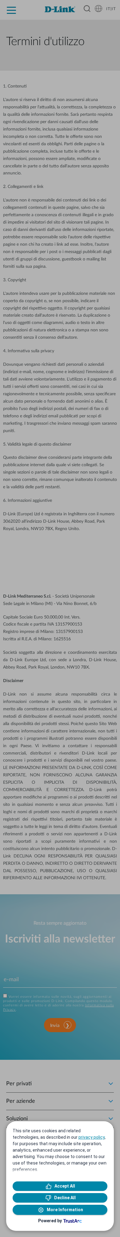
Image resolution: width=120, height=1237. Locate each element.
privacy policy (91, 1137)
